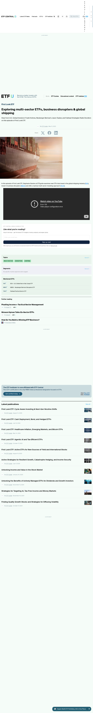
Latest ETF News (25, 16)
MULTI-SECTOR (8, 261)
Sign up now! (46, 242)
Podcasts (34, 16)
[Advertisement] (44, 63)
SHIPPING (27, 261)
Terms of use (54, 245)
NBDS (23, 186)
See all (88, 404)
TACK (62, 186)
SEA (86, 183)
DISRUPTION (18, 261)
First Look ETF (7, 104)
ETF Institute (49, 16)
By (44, 126)
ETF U (41, 16)
